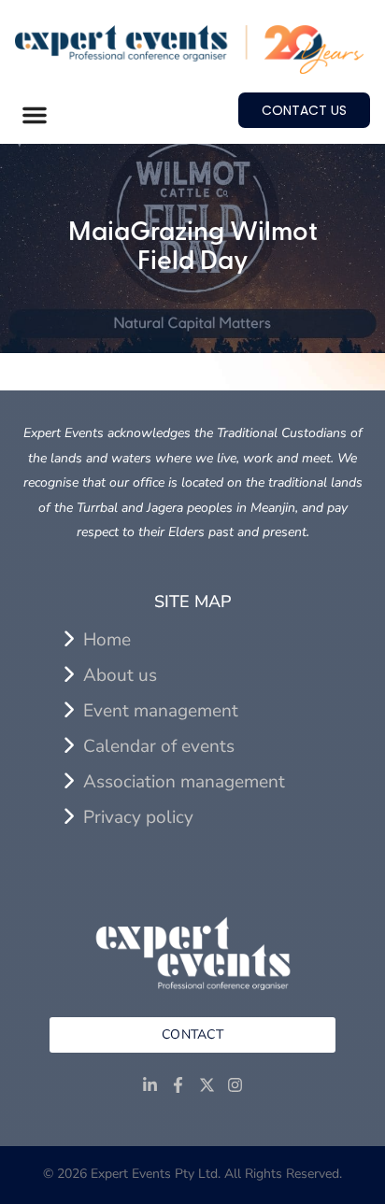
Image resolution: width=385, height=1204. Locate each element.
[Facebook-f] (178, 1085)
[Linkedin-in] (149, 1085)
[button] (34, 115)
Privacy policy (138, 817)
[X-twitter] (206, 1085)
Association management (184, 782)
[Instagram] (235, 1085)
